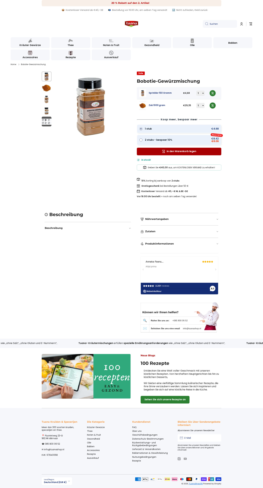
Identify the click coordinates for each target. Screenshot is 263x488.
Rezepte (91, 454)
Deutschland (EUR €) (55, 482)
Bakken (91, 446)
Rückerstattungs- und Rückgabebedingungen (144, 444)
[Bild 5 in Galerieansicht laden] (46, 121)
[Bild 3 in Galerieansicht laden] (46, 99)
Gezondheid (93, 438)
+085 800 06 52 (180, 320)
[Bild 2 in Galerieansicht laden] (46, 88)
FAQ (134, 427)
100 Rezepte (155, 363)
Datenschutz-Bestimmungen (148, 438)
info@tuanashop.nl (192, 328)
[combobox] (220, 24)
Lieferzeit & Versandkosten (146, 449)
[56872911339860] (213, 105)
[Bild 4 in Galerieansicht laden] (46, 110)
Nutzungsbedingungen (144, 456)
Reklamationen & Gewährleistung (150, 452)
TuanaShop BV (196, 483)
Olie (89, 442)
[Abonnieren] (217, 438)
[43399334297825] (213, 93)
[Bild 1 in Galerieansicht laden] (46, 76)
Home (13, 64)
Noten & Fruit (94, 434)
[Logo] (131, 24)
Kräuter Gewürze (96, 427)
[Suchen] (205, 24)
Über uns (137, 431)
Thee (90, 431)
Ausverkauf (93, 457)
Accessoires (93, 450)
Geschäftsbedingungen (145, 434)
